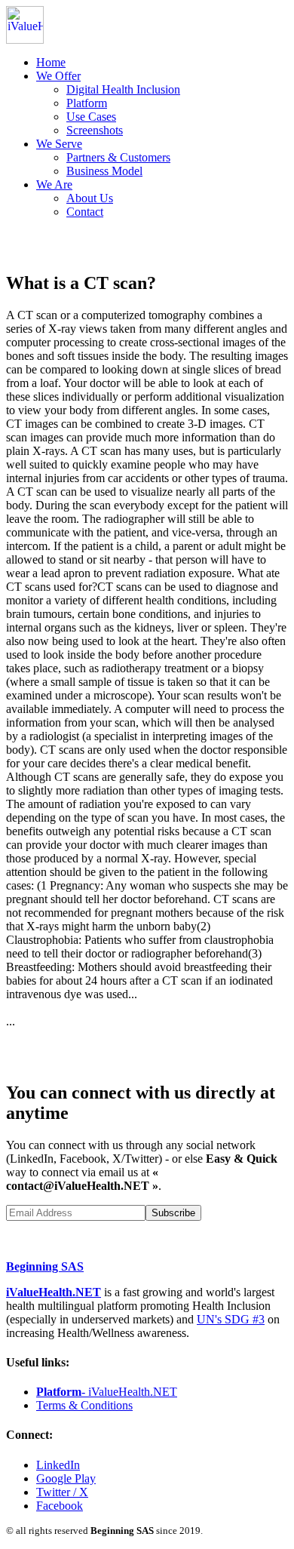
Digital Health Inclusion (123, 89)
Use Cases (91, 116)
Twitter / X (62, 1492)
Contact (84, 211)
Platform (86, 103)
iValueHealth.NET (53, 1292)
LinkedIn (58, 1464)
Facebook (59, 1505)
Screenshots (94, 130)
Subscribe (173, 1213)
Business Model (104, 170)
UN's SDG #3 (231, 1319)
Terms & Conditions (84, 1405)
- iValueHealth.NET (106, 1391)
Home (51, 62)
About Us (89, 198)
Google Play (66, 1478)
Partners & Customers (118, 157)
